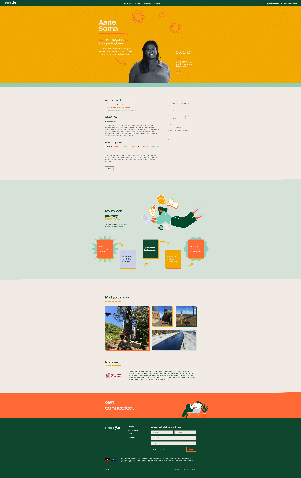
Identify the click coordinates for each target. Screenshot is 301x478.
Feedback (131, 437)
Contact (137, 3)
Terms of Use (185, 469)
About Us (127, 3)
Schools (147, 3)
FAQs (130, 434)
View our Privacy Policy (158, 449)
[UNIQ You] (10, 3)
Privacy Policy (177, 469)
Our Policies (193, 469)
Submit (191, 449)
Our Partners (133, 430)
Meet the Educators (274, 3)
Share (109, 168)
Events (157, 3)
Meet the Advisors (290, 3)
